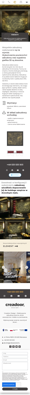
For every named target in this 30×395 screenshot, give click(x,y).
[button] (27, 2)
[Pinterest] (23, 170)
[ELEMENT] (16, 246)
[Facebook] (12, 170)
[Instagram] (6, 170)
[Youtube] (17, 170)
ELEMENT (8, 246)
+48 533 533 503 (15, 292)
